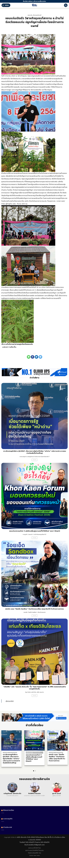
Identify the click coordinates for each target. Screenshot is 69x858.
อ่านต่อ (34, 460)
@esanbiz (9, 701)
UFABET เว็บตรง (14, 798)
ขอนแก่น (30, 15)
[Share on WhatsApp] (28, 357)
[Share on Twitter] (36, 357)
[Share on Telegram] (40, 357)
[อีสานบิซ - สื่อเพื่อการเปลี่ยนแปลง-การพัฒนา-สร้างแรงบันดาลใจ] (34, 5)
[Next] (64, 747)
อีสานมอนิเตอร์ (37, 15)
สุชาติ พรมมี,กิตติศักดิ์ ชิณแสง (34, 850)
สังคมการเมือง (8, 810)
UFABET (4, 798)
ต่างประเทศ (7, 827)
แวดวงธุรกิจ (7, 818)
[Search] (65, 5)
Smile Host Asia (34, 855)
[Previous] (4, 747)
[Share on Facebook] (32, 357)
